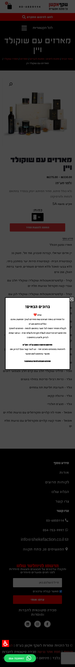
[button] (5, 643)
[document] (37, 333)
